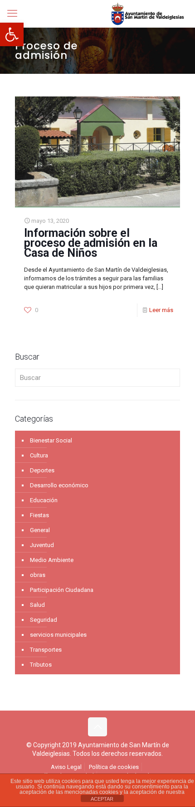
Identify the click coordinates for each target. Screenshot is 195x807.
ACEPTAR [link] (102, 799)
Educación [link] (44, 500)
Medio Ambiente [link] (51, 560)
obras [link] (37, 575)
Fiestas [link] (39, 515)
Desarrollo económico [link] (59, 485)
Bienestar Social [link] (51, 440)
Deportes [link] (42, 470)
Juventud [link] (42, 545)
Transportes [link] (46, 649)
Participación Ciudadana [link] (61, 589)
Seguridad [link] (43, 619)
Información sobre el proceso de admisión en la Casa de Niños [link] (90, 242)
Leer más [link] (161, 310)
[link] (12, 34)
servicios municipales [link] (58, 634)
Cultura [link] (39, 455)
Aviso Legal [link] (66, 767)
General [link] (40, 530)
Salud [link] (37, 604)
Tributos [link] (41, 664)
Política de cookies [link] (114, 767)
